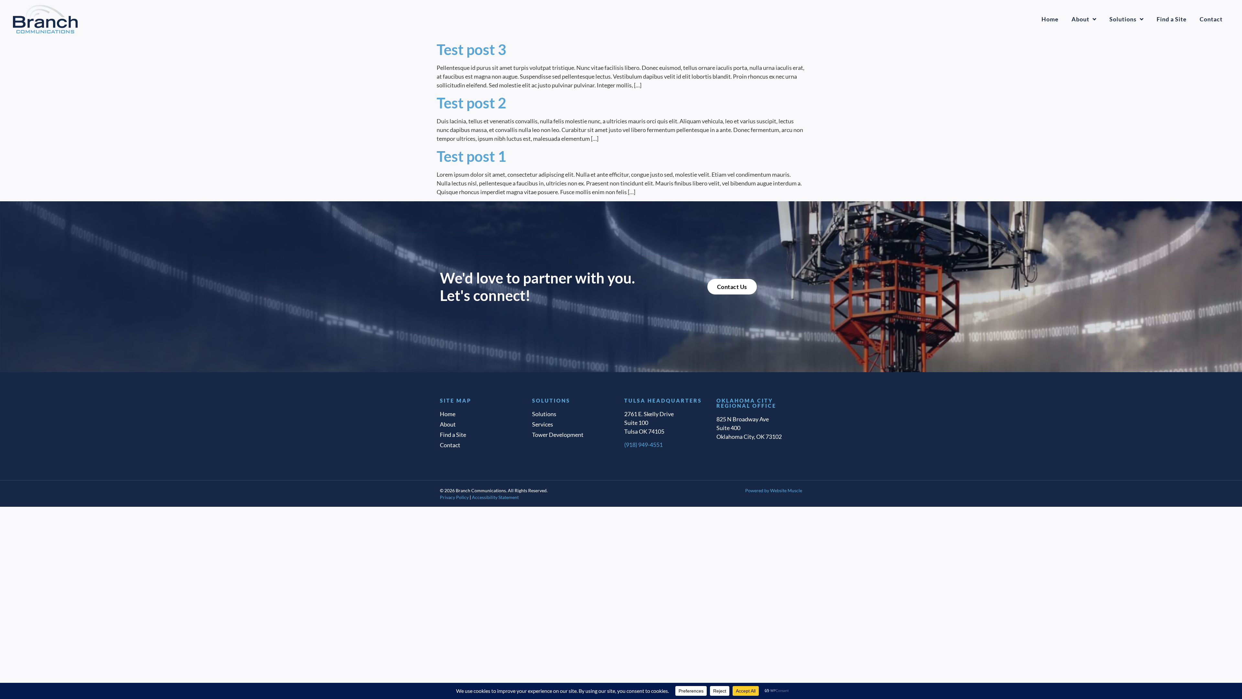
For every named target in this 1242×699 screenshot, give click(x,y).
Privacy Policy (454, 497)
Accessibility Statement (495, 497)
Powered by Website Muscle (773, 490)
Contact (1211, 19)
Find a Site (1172, 19)
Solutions (1123, 19)
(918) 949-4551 (643, 444)
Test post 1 (471, 156)
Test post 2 (471, 103)
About (1080, 19)
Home (1050, 19)
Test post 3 (471, 49)
